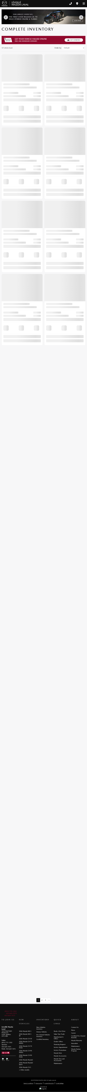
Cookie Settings (59, 1083)
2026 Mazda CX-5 (25, 1067)
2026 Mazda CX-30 (25, 1039)
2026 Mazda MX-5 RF (25, 1035)
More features (23, 115)
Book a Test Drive (59, 1031)
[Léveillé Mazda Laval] (15, 3)
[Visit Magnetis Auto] (43, 1088)
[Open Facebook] (3, 1059)
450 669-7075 (11, 1013)
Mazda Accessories (60, 1056)
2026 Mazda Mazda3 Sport (26, 1063)
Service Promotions (60, 1050)
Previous (6, 17)
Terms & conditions (28, 1083)
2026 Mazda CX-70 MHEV (25, 1042)
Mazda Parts (58, 1053)
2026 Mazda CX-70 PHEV (25, 1047)
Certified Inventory (42, 1039)
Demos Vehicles (41, 1032)
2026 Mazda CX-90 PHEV (25, 1056)
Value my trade (22, 129)
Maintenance (58, 1063)
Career (73, 1033)
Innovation (74, 1043)
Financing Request (59, 1044)
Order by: (58, 48)
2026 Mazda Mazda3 (26, 1060)
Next (81, 17)
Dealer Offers (58, 1041)
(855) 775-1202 (11, 1011)
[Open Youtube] (7, 1059)
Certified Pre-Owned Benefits (78, 1036)
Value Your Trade (59, 1034)
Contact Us (75, 1027)
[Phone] (70, 3)
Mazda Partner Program (76, 1050)
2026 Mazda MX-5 (25, 1031)
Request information (22, 135)
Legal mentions (22, 141)
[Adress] (77, 3)
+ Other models (24, 1070)
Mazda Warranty (76, 1040)
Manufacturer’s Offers (58, 1038)
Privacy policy (38, 1083)
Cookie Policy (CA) (49, 1083)
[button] (3, 74)
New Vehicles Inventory (40, 1028)
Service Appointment (60, 1047)
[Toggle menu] (82, 3)
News (73, 1030)
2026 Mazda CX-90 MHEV (25, 1051)
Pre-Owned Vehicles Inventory (43, 1035)
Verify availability (22, 123)
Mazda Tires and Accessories (59, 1059)
